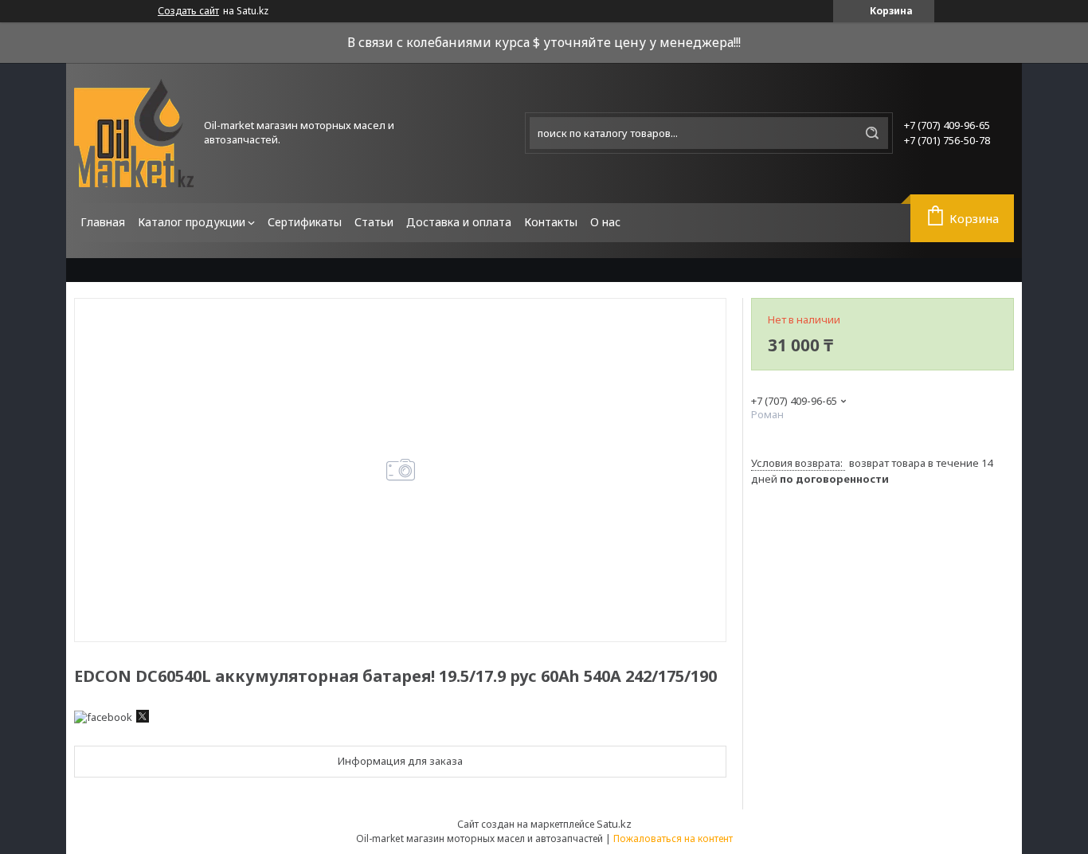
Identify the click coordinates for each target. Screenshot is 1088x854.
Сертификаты (305, 221)
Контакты (550, 221)
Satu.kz (614, 824)
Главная (102, 221)
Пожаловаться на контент (673, 838)
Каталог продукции (191, 221)
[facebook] (103, 717)
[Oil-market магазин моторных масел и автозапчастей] (134, 133)
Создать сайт (188, 11)
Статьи (373, 221)
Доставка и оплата (458, 221)
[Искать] (872, 133)
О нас (605, 221)
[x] (142, 718)
